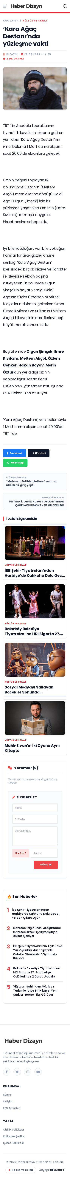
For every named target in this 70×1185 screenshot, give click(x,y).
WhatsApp (17, 462)
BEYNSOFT (57, 1170)
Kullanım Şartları (14, 1136)
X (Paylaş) (39, 453)
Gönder (46, 864)
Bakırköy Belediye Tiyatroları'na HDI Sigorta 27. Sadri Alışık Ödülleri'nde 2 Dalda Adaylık (36, 972)
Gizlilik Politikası (13, 1129)
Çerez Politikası (13, 1143)
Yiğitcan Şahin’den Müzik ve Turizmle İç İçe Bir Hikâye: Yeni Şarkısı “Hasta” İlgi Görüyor (35, 991)
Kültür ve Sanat (35, 20)
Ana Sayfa (10, 20)
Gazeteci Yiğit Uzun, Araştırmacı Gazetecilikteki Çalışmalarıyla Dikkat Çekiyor (37, 932)
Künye (7, 1095)
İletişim (7, 1101)
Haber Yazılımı (22, 1170)
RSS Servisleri (11, 1108)
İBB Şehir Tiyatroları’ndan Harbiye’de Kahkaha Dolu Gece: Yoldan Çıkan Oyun (35, 914)
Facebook (16, 453)
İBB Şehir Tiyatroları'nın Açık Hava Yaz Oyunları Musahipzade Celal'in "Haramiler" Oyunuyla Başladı (37, 952)
